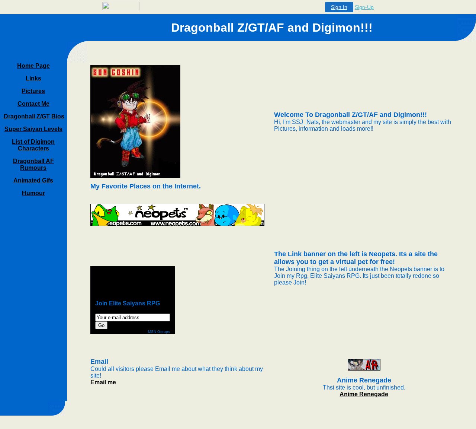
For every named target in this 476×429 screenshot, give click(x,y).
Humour (33, 193)
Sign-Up (364, 7)
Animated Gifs (33, 180)
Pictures (33, 91)
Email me (103, 382)
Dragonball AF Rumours (33, 164)
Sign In (339, 7)
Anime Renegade (364, 394)
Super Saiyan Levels (33, 129)
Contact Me (33, 104)
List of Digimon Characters (33, 145)
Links (33, 78)
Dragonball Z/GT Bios (33, 116)
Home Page (33, 66)
